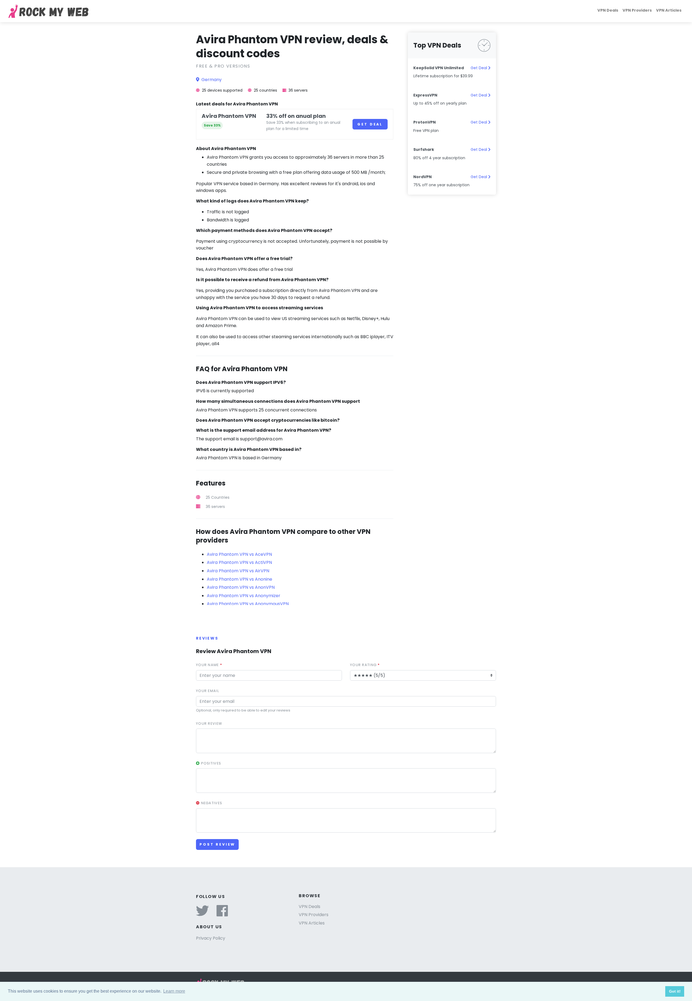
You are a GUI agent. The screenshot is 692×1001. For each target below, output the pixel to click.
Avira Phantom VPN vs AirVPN (238, 571)
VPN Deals (607, 10)
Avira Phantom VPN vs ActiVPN (239, 562)
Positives (210, 763)
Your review (209, 723)
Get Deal (479, 68)
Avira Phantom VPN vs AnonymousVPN (248, 604)
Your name (209, 665)
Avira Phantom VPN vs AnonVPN (241, 587)
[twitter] (202, 914)
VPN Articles (668, 10)
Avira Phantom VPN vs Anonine (239, 579)
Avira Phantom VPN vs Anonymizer (243, 596)
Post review (217, 844)
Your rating (365, 665)
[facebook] (222, 914)
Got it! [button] (675, 991)
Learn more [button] (174, 991)
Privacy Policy (210, 938)
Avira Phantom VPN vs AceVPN (239, 554)
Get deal (370, 124)
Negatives (211, 803)
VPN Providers (637, 10)
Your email (207, 691)
